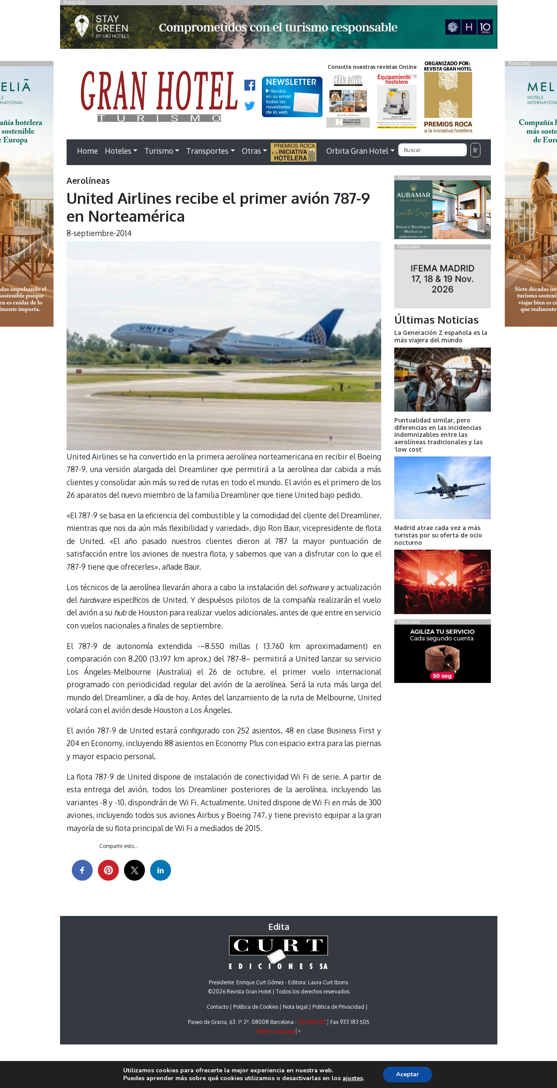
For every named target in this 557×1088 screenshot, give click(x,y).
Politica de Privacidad (338, 1007)
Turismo (158, 150)
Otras (251, 150)
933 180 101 (311, 1022)
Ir (475, 149)
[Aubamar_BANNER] (442, 211)
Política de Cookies (255, 1007)
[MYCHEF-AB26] (442, 655)
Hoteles (118, 150)
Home (87, 150)
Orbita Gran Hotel (357, 150)
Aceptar (407, 1074)
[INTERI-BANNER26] (442, 280)
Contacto (217, 1007)
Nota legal (295, 1007)
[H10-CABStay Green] (278, 29)
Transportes (207, 150)
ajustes (352, 1078)
